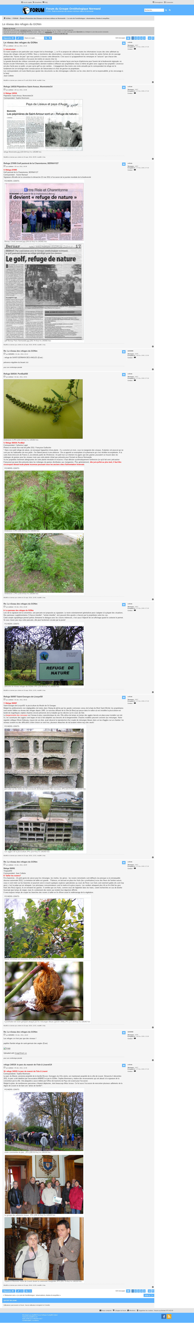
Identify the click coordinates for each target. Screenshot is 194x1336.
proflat (28, 1318)
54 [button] (149, 38)
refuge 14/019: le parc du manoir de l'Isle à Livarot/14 (28, 1064)
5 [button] (144, 38)
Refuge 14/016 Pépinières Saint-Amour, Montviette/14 (28, 86)
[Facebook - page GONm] (163, 1316)
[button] (128, 38)
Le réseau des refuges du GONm (21, 24)
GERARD (130, 351)
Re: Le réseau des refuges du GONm (20, 351)
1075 (136, 354)
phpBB (34, 1315)
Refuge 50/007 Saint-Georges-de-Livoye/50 (23, 696)
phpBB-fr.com (33, 1317)
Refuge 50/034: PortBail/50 (16, 374)
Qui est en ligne (10, 1300)
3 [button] (138, 38)
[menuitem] (36, 2)
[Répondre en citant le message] (124, 43)
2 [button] (135, 38)
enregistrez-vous (25, 30)
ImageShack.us (21, 1053)
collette (130, 42)
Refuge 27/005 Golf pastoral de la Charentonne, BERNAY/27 (31, 163)
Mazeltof (36, 1318)
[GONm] (33, 10)
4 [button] (141, 38)
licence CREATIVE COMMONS (54, 33)
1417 (136, 45)
